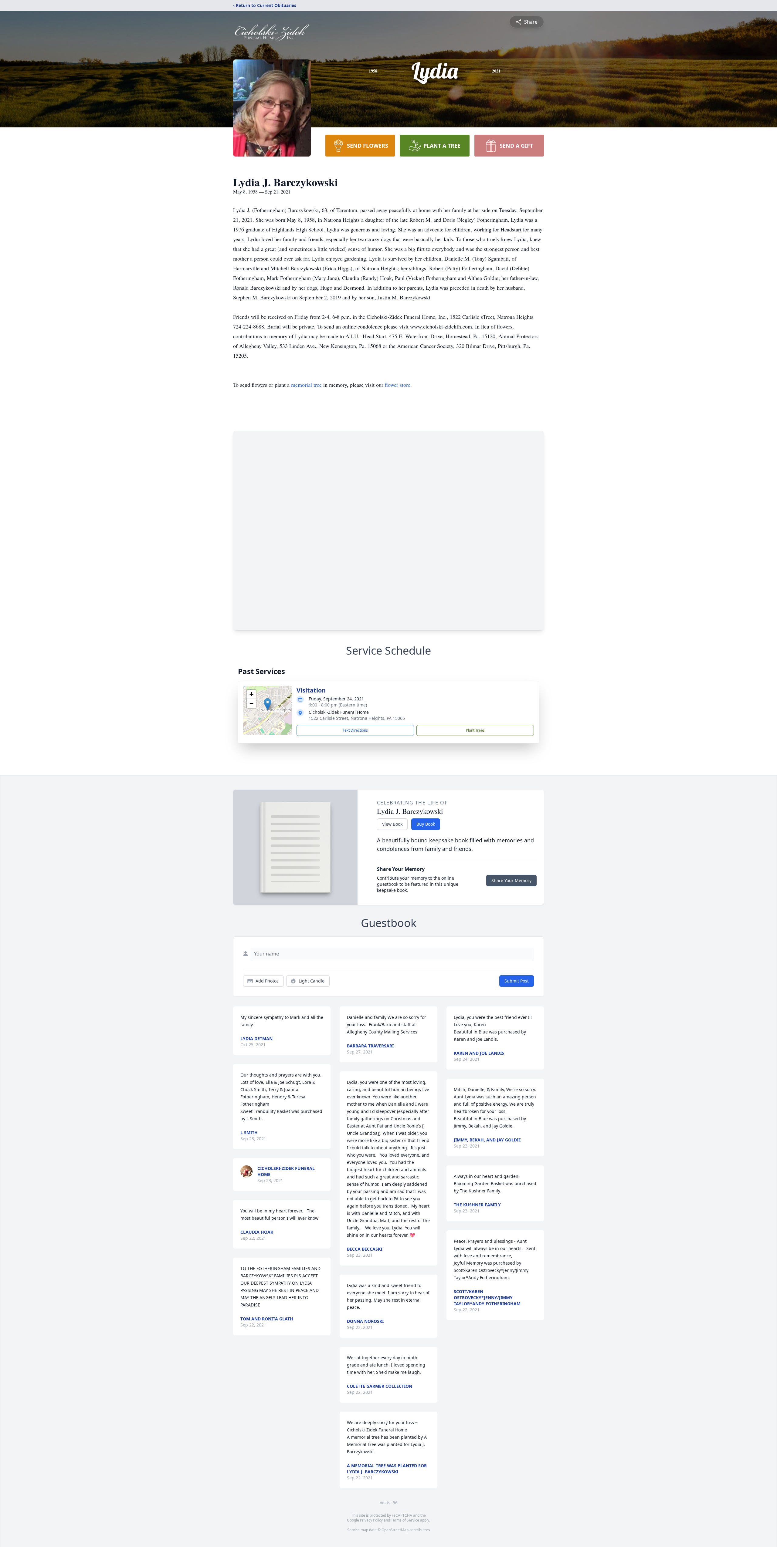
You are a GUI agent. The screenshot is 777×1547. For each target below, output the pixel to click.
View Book (392, 824)
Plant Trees (475, 730)
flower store (397, 384)
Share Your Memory (511, 880)
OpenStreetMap (395, 1529)
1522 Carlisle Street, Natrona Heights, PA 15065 (357, 718)
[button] (267, 704)
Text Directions (355, 730)
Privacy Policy (371, 1520)
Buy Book (425, 824)
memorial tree (306, 384)
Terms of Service (405, 1520)
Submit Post (516, 981)
